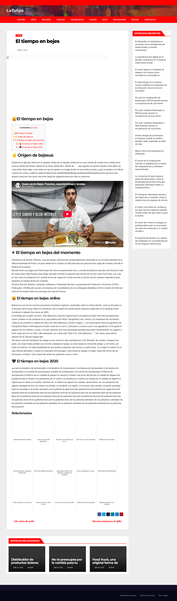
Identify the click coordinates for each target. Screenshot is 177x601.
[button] (170, 19)
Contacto (150, 19)
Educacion (119, 19)
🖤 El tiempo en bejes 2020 (29, 147)
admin (30, 568)
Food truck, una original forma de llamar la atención (105, 563)
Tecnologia (77, 19)
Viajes (93, 19)
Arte (33, 19)
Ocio (105, 19)
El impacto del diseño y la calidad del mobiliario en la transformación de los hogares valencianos (151, 241)
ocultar (34, 128)
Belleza (46, 19)
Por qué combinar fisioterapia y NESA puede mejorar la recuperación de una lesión (149, 113)
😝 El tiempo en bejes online (29, 144)
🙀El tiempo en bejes (23, 133)
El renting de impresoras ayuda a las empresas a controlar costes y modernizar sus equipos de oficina (151, 197)
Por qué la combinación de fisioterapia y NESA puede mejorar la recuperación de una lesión (151, 100)
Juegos (60, 19)
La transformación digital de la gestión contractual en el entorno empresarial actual (150, 60)
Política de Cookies (147, 595)
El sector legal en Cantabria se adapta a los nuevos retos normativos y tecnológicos (149, 72)
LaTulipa (15, 10)
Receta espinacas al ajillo (107, 521)
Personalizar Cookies (128, 595)
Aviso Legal (163, 595)
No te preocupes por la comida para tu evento (67, 563)
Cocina (21, 19)
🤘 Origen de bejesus (23, 137)
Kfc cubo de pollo (24, 521)
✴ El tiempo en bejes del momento (28, 140)
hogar (135, 19)
